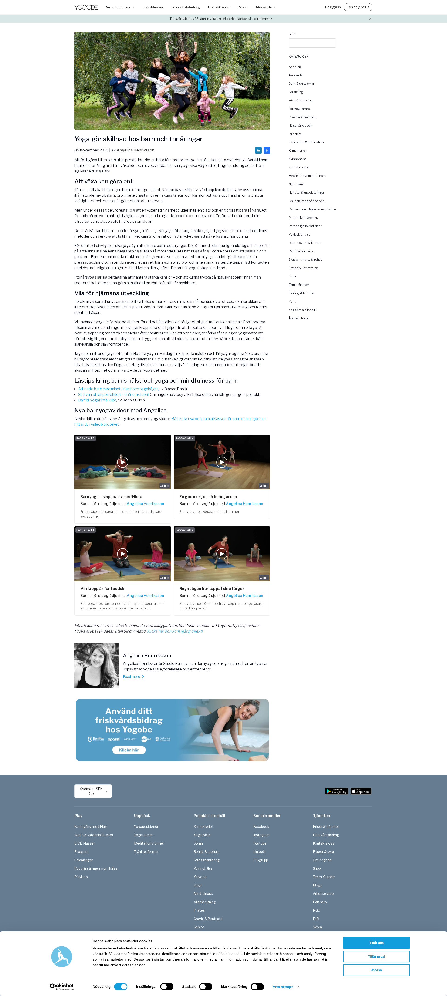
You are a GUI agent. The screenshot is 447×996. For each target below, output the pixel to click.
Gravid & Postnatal (208, 919)
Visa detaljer (283, 987)
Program (81, 852)
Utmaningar (83, 860)
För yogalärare (299, 109)
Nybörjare (296, 184)
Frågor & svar (323, 852)
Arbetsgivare (323, 893)
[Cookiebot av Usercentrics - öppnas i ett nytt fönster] (61, 986)
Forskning (296, 92)
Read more (131, 677)
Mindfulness (203, 893)
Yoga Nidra (202, 835)
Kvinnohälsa (298, 159)
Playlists (81, 877)
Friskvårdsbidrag (185, 7)
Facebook (261, 826)
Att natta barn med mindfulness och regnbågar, (118, 389)
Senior (199, 927)
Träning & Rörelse (302, 293)
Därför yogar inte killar (97, 400)
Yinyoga (200, 877)
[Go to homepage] (86, 7)
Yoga (292, 301)
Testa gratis (358, 7)
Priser (243, 7)
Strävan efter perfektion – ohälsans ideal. (113, 394)
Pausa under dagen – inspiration (312, 209)
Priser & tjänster (326, 826)
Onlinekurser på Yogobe (307, 201)
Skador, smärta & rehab (305, 259)
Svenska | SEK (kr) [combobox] (91, 791)
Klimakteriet (297, 150)
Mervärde (264, 7)
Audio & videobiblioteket (94, 835)
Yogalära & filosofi (302, 310)
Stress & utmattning (303, 268)
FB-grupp (260, 860)
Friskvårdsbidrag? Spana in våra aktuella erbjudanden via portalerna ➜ (221, 18)
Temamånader (299, 284)
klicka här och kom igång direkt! (175, 631)
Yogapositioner (146, 826)
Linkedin (260, 852)
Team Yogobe (324, 877)
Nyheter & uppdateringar (307, 192)
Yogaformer (143, 835)
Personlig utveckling (304, 217)
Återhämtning (299, 318)
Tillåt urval (376, 957)
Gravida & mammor (302, 117)
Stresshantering (207, 860)
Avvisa (376, 970)
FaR (316, 919)
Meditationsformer (149, 843)
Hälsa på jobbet (300, 125)
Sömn (293, 276)
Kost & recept (299, 167)
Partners (320, 902)
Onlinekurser (219, 7)
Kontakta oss (323, 843)
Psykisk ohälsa (299, 234)
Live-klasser (153, 7)
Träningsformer (146, 852)
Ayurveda (295, 75)
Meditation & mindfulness (307, 176)
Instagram (261, 835)
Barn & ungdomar (301, 83)
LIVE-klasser (84, 843)
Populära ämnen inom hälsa (96, 868)
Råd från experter (302, 251)
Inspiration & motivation (306, 142)
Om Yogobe (322, 860)
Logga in (333, 7)
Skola (317, 927)
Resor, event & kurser (305, 243)
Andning (295, 67)
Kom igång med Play (90, 826)
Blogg (317, 885)
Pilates (199, 910)
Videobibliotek (118, 7)
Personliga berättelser (305, 226)
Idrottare (295, 134)
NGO (316, 910)
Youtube (260, 843)
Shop (317, 868)
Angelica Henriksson (135, 150)
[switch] (166, 986)
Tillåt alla (376, 943)
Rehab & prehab (206, 852)
